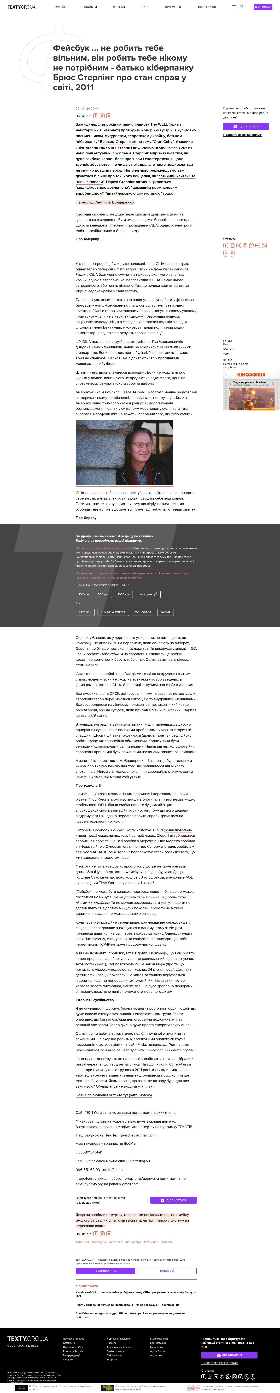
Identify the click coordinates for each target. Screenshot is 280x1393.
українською (33, 1377)
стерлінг (117, 1242)
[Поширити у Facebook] (95, 115)
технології (152, 1242)
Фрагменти (69, 1347)
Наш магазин (158, 1343)
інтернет (83, 1242)
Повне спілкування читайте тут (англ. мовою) (114, 1095)
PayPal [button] (165, 612)
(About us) (79, 1338)
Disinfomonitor (115, 1355)
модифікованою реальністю (102, 187)
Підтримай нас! (159, 1338)
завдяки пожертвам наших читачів (146, 1112)
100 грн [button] (84, 594)
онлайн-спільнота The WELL (142, 124)
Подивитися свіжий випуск (242, 135)
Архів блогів (157, 1351)
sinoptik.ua (229, 367)
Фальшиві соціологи (119, 1347)
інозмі (167, 1242)
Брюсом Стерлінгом (118, 141)
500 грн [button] (103, 594)
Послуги (112, 1343)
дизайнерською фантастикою (133, 193)
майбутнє (100, 1242)
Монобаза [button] (143, 612)
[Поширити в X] (102, 115)
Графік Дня (156, 1347)
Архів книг (156, 1355)
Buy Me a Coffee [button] (113, 612)
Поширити (83, 116)
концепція (134, 1242)
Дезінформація (116, 1351)
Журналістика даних (118, 1338)
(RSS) (73, 1343)
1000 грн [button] (124, 594)
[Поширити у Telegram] (108, 115)
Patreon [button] (85, 612)
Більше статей (87, 1286)
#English (68, 1359)
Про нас (67, 1338)
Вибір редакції (71, 1355)
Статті (66, 1343)
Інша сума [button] (145, 594)
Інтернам (112, 1359)
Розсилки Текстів (73, 1351)
